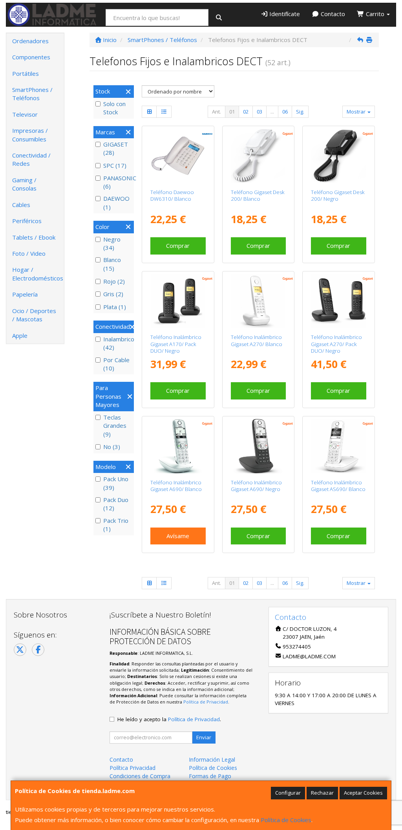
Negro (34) (112, 243)
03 (259, 111)
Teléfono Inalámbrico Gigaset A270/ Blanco (256, 340)
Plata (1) (114, 307)
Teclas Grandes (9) (114, 425)
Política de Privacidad (205, 702)
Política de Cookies (286, 820)
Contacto (332, 14)
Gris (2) (113, 294)
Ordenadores (30, 41)
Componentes (31, 57)
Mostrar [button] (357, 111)
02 (246, 111)
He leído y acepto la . (169, 719)
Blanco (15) (112, 264)
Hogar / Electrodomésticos (37, 274)
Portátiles (25, 73)
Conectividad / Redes (31, 159)
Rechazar (322, 792)
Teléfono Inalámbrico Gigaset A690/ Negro (256, 486)
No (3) (111, 447)
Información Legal (212, 759)
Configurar (288, 792)
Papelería (25, 294)
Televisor (25, 114)
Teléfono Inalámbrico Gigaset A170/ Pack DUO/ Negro (175, 343)
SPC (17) (114, 165)
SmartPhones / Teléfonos (32, 94)
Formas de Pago (210, 776)
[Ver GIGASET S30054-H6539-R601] (338, 155)
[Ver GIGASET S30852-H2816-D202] (338, 446)
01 (232, 111)
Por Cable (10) (116, 364)
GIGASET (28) (115, 148)
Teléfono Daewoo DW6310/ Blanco (172, 195)
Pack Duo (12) (115, 504)
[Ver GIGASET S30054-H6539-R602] (258, 155)
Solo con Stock (114, 108)
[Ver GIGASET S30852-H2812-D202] (258, 301)
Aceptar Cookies (363, 792)
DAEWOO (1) (116, 202)
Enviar (203, 737)
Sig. (300, 111)
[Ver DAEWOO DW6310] (178, 155)
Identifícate (284, 14)
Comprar (178, 245)
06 (285, 111)
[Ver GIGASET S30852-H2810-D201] (258, 446)
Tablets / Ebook (33, 237)
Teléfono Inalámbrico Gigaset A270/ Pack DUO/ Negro (336, 343)
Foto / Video (29, 253)
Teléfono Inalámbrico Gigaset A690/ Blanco (176, 486)
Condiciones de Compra (140, 776)
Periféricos (27, 221)
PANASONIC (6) (117, 182)
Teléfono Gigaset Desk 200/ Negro (338, 195)
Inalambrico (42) (117, 343)
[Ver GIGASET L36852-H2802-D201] (178, 301)
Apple (19, 335)
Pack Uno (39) (115, 483)
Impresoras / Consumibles (30, 134)
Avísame (177, 536)
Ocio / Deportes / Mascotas (34, 315)
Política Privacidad (132, 767)
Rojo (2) (114, 281)
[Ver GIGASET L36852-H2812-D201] (338, 301)
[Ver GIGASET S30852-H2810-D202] (178, 446)
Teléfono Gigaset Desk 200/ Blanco (258, 195)
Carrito (375, 14)
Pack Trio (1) (115, 525)
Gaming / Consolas (24, 184)
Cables (21, 205)
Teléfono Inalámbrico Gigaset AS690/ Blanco (338, 486)
